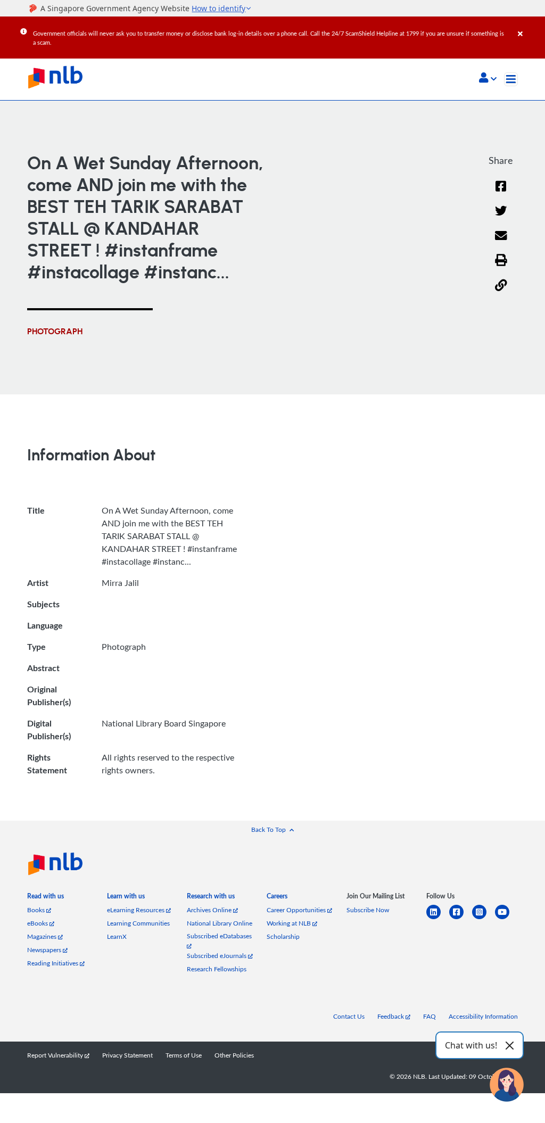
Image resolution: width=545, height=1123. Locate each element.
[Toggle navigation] (511, 79)
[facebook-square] (460, 918)
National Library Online (219, 923)
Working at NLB (289, 923)
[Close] (529, 26)
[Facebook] (500, 192)
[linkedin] (437, 918)
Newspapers (45, 950)
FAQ (429, 1016)
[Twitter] (501, 217)
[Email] (501, 242)
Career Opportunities (297, 910)
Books (36, 910)
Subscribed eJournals (217, 956)
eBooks (38, 923)
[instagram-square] (483, 918)
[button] (488, 78)
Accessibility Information (483, 1016)
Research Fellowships (216, 969)
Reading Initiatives (53, 963)
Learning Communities (138, 923)
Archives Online (210, 910)
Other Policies (234, 1055)
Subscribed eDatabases (219, 936)
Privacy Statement (127, 1055)
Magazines (42, 936)
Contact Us (349, 1016)
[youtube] (506, 918)
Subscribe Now (367, 910)
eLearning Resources (136, 910)
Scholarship (283, 936)
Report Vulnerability (56, 1055)
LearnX (117, 936)
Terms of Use (184, 1055)
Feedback (391, 1016)
